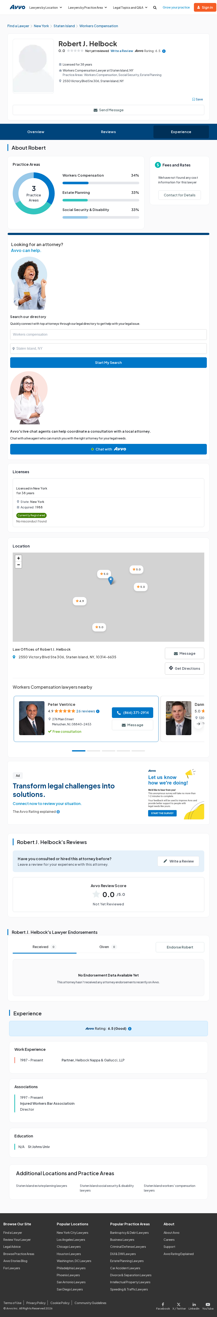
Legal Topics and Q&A (128, 7)
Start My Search (108, 362)
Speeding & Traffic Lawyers (129, 1289)
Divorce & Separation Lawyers (131, 1275)
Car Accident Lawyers (125, 1268)
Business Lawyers (122, 1239)
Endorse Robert (180, 947)
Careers (169, 1239)
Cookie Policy (60, 1303)
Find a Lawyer (12, 1232)
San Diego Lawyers (70, 1289)
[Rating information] (164, 51)
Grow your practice (176, 7)
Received (43, 946)
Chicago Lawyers (69, 1246)
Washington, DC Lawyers (74, 1261)
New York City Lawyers (72, 1232)
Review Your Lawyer (17, 1239)
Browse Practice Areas (18, 1254)
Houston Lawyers (69, 1254)
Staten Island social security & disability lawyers (107, 1188)
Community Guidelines (90, 1303)
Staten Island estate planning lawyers (41, 1186)
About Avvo (171, 1232)
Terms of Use (12, 1303)
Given (107, 946)
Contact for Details (179, 195)
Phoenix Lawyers (68, 1275)
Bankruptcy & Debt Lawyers (129, 1232)
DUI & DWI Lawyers (123, 1254)
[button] (110, 580)
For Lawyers (11, 1268)
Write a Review (122, 51)
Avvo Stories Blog (15, 1261)
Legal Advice (12, 1246)
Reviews (108, 131)
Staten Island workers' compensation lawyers (169, 1188)
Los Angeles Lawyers (71, 1239)
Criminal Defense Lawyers (128, 1246)
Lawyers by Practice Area (85, 7)
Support (169, 1246)
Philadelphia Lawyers (71, 1268)
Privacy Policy (36, 1303)
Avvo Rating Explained (179, 1254)
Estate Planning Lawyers (127, 1261)
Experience (181, 131)
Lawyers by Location (43, 7)
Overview (36, 131)
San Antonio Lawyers (71, 1282)
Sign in (207, 7)
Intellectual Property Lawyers (130, 1282)
